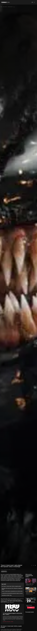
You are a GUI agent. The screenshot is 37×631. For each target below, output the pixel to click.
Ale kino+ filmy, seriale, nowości (30, 592)
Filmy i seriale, (6, 569)
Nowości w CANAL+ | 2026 (29, 584)
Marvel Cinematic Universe (14, 574)
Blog (1, 6)
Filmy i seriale (5, 6)
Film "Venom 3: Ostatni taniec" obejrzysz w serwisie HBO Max (11, 601)
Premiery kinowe (13, 569)
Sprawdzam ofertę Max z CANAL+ (8, 621)
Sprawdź (30, 607)
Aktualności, (27, 585)
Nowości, (9, 569)
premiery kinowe (10, 6)
